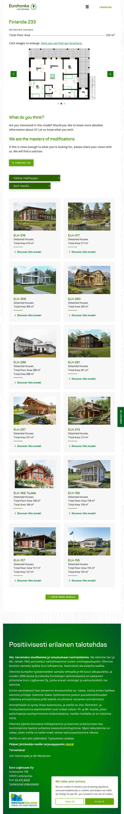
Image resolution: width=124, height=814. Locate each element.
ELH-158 (74, 493)
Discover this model (29, 252)
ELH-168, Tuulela (25, 493)
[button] (58, 103)
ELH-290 (74, 299)
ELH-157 (19, 560)
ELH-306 (20, 299)
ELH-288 (20, 362)
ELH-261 (74, 362)
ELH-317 (74, 235)
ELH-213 (74, 429)
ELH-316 (20, 235)
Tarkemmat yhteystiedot (24, 784)
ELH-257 (20, 429)
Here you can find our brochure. (61, 43)
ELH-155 (74, 560)
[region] (84, 792)
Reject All (69, 801)
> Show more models (62, 596)
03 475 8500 (22, 780)
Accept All (99, 801)
